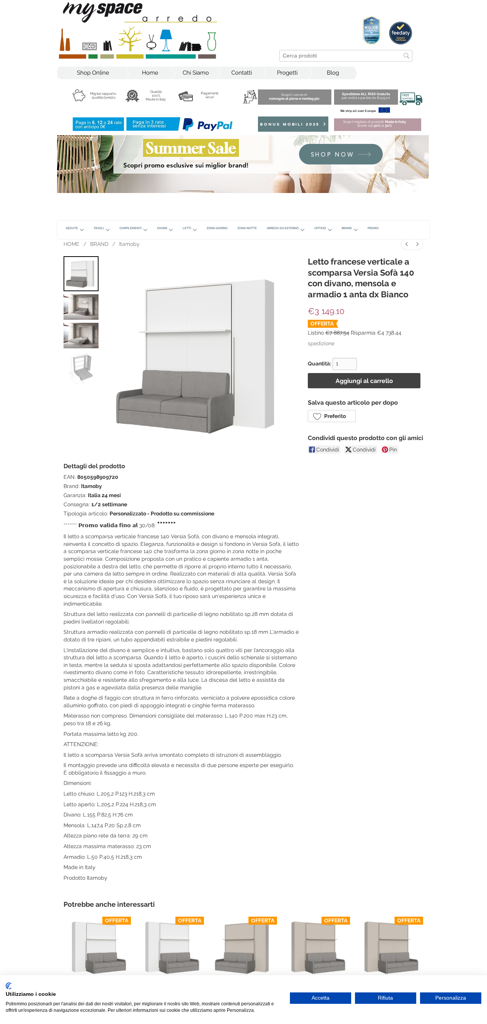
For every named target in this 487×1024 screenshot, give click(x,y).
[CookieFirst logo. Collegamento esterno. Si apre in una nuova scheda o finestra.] (8, 986)
